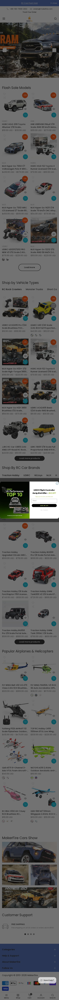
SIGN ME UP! (44, 505)
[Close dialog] (57, 483)
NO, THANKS (44, 510)
